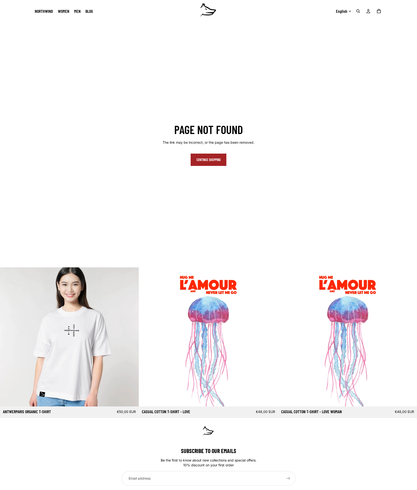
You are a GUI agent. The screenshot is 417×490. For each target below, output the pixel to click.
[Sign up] (288, 478)
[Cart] (379, 11)
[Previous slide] (146, 337)
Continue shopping (208, 160)
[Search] (358, 11)
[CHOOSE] (131, 399)
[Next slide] (271, 337)
